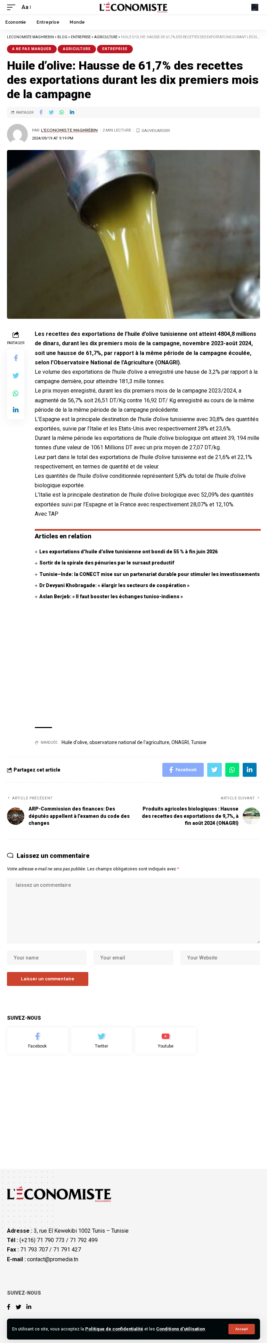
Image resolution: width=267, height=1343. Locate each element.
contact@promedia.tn (52, 1259)
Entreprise (115, 49)
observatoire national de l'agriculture (129, 742)
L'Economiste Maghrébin (69, 130)
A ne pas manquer (31, 49)
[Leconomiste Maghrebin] (133, 7)
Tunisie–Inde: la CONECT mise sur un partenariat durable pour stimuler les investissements (149, 574)
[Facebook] (37, 1041)
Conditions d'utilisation (180, 1329)
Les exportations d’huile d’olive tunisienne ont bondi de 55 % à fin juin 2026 (128, 551)
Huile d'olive (74, 742)
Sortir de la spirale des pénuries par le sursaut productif (106, 563)
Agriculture (77, 49)
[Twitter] (102, 1041)
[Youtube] (166, 1041)
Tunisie (199, 742)
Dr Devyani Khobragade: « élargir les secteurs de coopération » (114, 585)
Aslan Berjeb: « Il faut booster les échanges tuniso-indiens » (111, 596)
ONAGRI (180, 742)
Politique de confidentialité (114, 1329)
